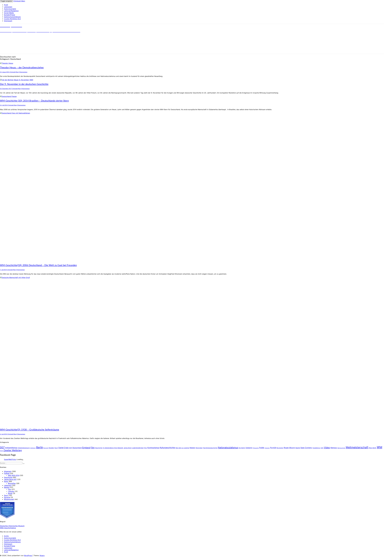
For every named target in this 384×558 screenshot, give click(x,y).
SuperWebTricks (10, 459)
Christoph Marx (19, 1)
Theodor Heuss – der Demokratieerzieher (22, 67)
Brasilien (51, 448)
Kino (145, 448)
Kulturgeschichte (167, 447)
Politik (261, 448)
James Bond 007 (10, 479)
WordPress (28, 556)
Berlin (39, 447)
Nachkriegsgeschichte (210, 448)
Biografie (46, 448)
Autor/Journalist (10, 9)
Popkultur (267, 448)
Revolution (279, 448)
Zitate (1, 450)
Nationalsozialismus (228, 447)
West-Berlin (372, 448)
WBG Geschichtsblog (8, 528)
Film (93, 447)
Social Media (9, 13)
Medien (192, 448)
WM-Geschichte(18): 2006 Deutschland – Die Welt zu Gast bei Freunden (38, 265)
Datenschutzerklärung (12, 17)
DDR (70, 448)
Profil (6, 5)
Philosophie (256, 448)
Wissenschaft (9, 499)
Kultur (6, 481)
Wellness (333, 448)
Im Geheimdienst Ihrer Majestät (113, 448)
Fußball (6, 473)
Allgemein (7, 471)
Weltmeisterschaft (357, 447)
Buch (56, 448)
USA (322, 448)
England (86, 447)
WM (379, 447)
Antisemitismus (11, 448)
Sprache (7, 497)
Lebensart (8, 485)
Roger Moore (289, 448)
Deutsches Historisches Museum (12, 526)
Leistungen (8, 7)
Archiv (6, 536)
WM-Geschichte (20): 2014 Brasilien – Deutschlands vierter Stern (34, 101)
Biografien (12, 483)
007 (2, 447)
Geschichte (98, 448)
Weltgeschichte (341, 448)
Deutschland (77, 448)
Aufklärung (33, 448)
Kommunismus (153, 448)
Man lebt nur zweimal (182, 448)
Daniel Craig (63, 448)
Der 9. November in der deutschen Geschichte (24, 84)
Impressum (8, 21)
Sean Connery (306, 448)
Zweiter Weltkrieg (13, 450)
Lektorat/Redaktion (11, 11)
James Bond (128, 448)
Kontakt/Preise (9, 15)
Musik (10, 493)
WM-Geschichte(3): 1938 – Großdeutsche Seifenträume (29, 430)
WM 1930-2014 (13, 475)
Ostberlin (249, 448)
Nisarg (42, 556)
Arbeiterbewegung (24, 448)
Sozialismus (316, 448)
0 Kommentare (23, 72)
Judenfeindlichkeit (138, 448)
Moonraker (199, 448)
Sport (6, 495)
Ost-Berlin (242, 448)
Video (327, 447)
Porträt (273, 448)
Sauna (297, 448)
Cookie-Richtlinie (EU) (12, 19)
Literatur (11, 491)
